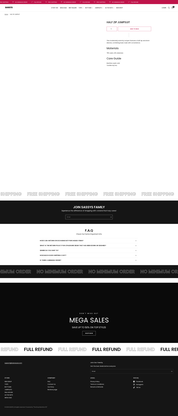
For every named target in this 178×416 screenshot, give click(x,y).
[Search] (169, 7)
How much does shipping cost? (53, 255)
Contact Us (52, 384)
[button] (129, 35)
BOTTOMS (88, 8)
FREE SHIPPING (51, 2)
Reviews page (52, 390)
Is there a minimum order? (51, 260)
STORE (7, 378)
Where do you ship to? (49, 250)
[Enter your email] (111, 217)
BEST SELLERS (73, 8)
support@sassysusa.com (13, 363)
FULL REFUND (36, 2)
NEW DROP (119, 8)
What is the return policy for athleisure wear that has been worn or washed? (73, 245)
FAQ (49, 381)
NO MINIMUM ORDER (20, 2)
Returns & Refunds (96, 387)
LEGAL (92, 378)
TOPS (80, 8)
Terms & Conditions (97, 384)
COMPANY (51, 378)
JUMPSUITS (98, 8)
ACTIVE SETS (109, 8)
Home (6, 14)
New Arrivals (9, 392)
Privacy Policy (94, 381)
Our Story (51, 387)
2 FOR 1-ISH (54, 8)
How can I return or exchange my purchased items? (62, 241)
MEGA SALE (63, 8)
